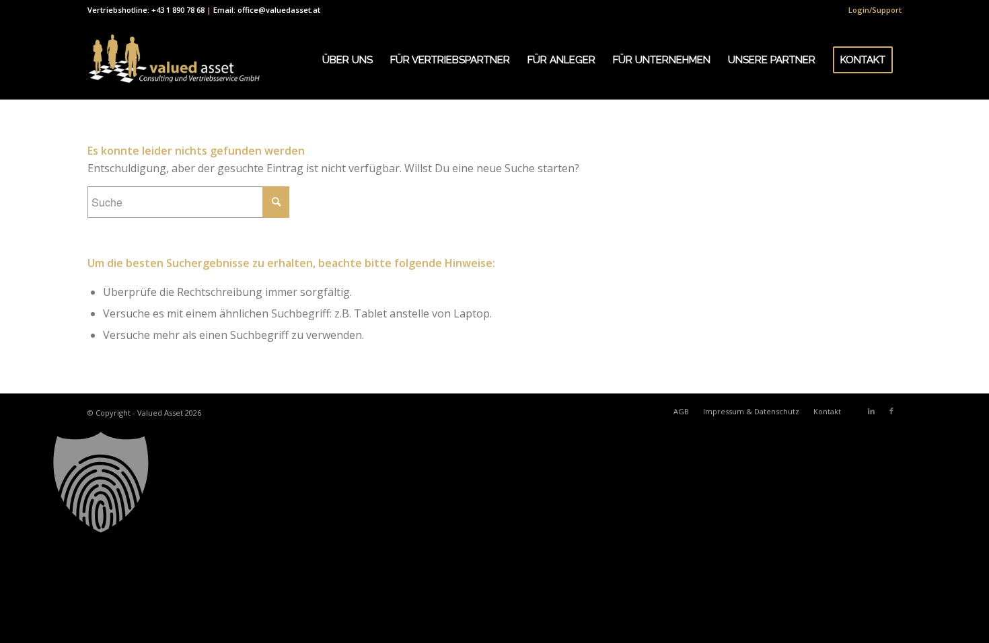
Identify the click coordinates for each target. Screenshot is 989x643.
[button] (494, 482)
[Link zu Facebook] (891, 411)
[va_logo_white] (173, 60)
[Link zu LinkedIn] (871, 411)
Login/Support (875, 10)
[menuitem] (872, 10)
